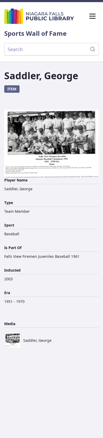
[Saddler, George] (51, 144)
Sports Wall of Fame (35, 33)
